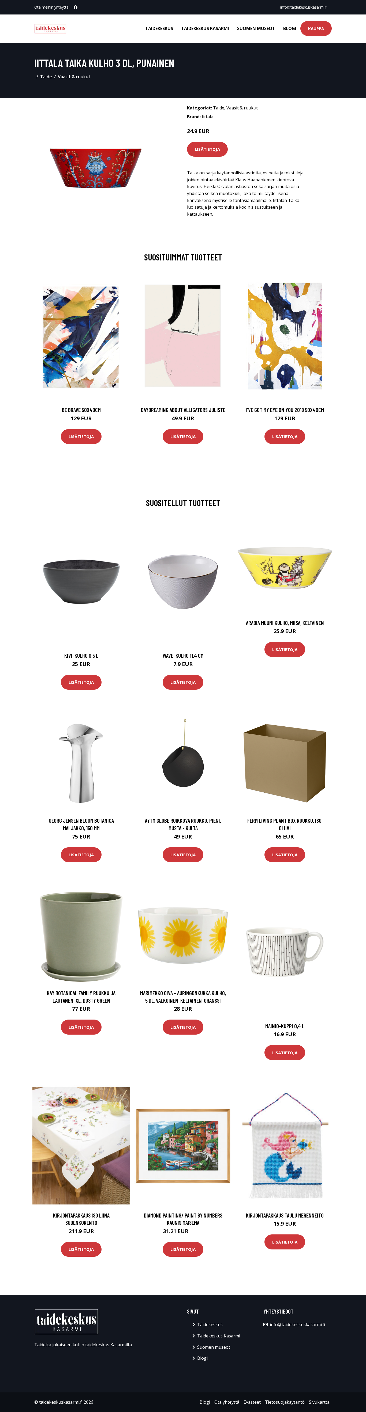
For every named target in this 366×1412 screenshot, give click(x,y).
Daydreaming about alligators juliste (183, 409)
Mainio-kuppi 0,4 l (284, 1026)
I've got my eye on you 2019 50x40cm (285, 409)
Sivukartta (319, 1402)
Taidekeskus (159, 28)
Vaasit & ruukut (74, 77)
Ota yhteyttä (226, 1402)
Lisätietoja (207, 149)
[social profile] (76, 7)
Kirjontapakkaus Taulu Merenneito (285, 1215)
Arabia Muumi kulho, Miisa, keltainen (285, 622)
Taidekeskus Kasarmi (205, 28)
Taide (46, 77)
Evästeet (252, 1402)
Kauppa (316, 28)
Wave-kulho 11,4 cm (183, 655)
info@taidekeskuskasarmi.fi (303, 7)
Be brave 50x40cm (81, 409)
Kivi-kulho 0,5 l (81, 655)
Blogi (289, 28)
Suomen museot (256, 28)
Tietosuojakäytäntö (285, 1402)
